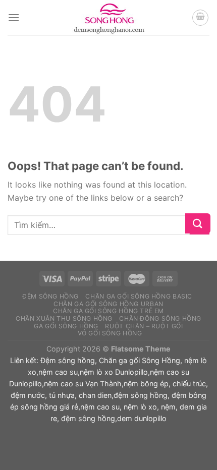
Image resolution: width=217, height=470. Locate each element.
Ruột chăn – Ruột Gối (144, 326)
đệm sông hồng (141, 395)
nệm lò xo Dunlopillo (114, 372)
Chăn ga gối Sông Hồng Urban (108, 304)
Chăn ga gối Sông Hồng (139, 360)
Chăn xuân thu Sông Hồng (64, 318)
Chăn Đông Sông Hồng (160, 318)
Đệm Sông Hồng (50, 296)
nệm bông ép (146, 383)
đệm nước (28, 395)
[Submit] (199, 225)
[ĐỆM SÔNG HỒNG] (108, 17)
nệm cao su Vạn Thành (83, 383)
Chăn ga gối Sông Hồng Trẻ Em (108, 311)
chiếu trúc (189, 383)
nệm (168, 406)
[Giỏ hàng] (200, 18)
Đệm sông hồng (67, 360)
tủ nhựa (62, 395)
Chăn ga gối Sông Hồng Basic (138, 296)
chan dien (95, 395)
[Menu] (14, 17)
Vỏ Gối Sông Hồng (110, 333)
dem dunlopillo (142, 418)
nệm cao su (58, 372)
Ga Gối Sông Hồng (66, 326)
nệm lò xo (140, 406)
